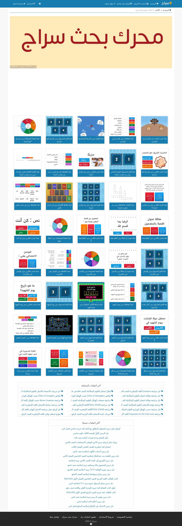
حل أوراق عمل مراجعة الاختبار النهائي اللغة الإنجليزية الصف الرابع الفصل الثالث (40, 409)
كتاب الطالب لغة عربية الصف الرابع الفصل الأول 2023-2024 (91, 492)
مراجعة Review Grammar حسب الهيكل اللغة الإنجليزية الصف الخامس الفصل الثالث (40, 400)
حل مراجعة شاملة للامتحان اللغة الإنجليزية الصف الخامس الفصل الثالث (40, 405)
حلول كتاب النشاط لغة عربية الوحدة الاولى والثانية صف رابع (91, 488)
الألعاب (157, 10)
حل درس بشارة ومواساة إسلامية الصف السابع (91, 474)
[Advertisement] (91, 91)
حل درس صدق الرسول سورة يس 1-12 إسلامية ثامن (91, 483)
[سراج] (166, 3)
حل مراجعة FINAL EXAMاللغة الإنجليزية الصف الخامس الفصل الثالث (90, 405)
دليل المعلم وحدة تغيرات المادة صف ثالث (91, 438)
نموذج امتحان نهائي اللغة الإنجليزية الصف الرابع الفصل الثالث (40, 414)
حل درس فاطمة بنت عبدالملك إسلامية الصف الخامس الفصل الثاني (91, 456)
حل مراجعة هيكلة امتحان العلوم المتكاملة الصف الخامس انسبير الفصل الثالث (140, 396)
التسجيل (30, 4)
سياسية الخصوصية (124, 517)
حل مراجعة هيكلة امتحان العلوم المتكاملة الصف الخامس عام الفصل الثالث (140, 400)
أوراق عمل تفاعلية (123, 4)
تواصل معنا (54, 517)
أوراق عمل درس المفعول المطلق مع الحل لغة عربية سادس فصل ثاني (91, 429)
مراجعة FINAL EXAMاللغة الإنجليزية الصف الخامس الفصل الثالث (90, 409)
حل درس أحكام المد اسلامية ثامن (91, 502)
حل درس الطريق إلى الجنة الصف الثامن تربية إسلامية (91, 461)
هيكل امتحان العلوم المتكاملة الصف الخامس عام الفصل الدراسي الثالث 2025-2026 (90, 391)
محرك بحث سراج (69, 517)
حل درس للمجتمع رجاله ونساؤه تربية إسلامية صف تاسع (91, 465)
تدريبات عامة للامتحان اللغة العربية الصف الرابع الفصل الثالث (90, 414)
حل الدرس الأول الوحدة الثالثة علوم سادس (91, 433)
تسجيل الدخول (18, 4)
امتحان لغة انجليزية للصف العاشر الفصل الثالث (91, 447)
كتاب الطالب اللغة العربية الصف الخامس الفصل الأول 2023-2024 (91, 479)
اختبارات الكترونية (140, 4)
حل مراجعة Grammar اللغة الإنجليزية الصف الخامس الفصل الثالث (140, 391)
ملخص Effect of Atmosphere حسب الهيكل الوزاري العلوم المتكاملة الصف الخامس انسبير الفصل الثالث (90, 396)
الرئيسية (153, 4)
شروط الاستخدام (106, 517)
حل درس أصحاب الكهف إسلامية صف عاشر (91, 451)
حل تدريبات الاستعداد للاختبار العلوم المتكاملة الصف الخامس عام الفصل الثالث (40, 391)
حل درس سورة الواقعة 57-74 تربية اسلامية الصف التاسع (91, 470)
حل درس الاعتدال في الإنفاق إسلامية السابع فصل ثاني (91, 506)
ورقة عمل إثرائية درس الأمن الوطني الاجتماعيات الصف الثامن (91, 442)
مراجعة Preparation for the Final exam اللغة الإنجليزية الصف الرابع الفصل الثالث (140, 414)
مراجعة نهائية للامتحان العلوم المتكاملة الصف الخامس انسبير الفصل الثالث (140, 405)
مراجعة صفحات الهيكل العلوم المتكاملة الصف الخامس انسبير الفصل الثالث (90, 400)
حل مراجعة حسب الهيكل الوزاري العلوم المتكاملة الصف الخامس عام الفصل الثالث (140, 409)
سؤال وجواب (109, 4)
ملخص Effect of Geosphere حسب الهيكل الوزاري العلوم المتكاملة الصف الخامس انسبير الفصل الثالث (40, 396)
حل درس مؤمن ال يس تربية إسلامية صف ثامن (91, 497)
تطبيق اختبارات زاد (88, 517)
